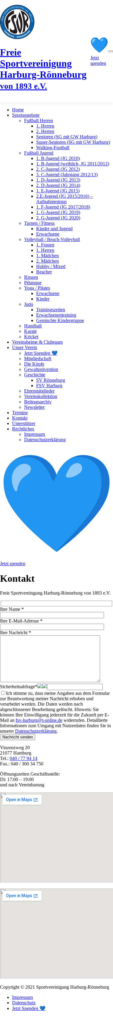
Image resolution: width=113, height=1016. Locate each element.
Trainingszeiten (50, 309)
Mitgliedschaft (37, 358)
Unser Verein (24, 347)
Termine (20, 412)
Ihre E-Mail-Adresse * (21, 620)
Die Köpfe (34, 363)
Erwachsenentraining (56, 315)
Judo (28, 304)
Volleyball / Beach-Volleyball (52, 239)
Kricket (31, 336)
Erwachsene (47, 234)
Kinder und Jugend (54, 228)
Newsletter (34, 407)
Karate (30, 331)
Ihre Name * (12, 609)
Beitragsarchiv (38, 401)
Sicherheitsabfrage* (18, 686)
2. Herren (45, 131)
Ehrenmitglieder (39, 390)
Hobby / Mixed (50, 266)
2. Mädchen (47, 261)
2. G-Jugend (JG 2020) (58, 217)
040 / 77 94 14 (23, 758)
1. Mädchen (47, 255)
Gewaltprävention (41, 369)
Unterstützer (23, 423)
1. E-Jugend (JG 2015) (58, 190)
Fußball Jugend (38, 152)
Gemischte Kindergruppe (60, 320)
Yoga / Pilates (37, 288)
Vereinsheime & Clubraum (37, 342)
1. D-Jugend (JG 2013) (58, 179)
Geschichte (34, 374)
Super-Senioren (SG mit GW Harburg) (73, 142)
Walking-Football (52, 147)
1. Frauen (45, 244)
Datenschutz (24, 1002)
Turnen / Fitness (39, 223)
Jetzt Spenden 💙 (41, 353)
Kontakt (19, 418)
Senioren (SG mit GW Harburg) (66, 136)
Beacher (44, 271)
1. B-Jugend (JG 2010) (58, 158)
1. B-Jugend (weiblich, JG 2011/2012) (72, 163)
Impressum (34, 434)
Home (18, 109)
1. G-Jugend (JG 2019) (58, 212)
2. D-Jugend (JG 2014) (58, 185)
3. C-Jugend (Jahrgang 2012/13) (67, 174)
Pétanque (33, 282)
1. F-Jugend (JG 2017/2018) (63, 207)
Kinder (42, 298)
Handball (33, 325)
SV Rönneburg (50, 380)
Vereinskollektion (40, 396)
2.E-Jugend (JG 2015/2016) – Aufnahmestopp (64, 199)
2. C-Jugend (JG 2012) (58, 169)
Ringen (31, 277)
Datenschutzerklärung (45, 439)
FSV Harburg (49, 385)
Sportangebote (25, 115)
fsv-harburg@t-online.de (39, 720)
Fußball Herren (38, 120)
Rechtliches (23, 428)
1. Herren (45, 125)
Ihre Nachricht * (15, 632)
